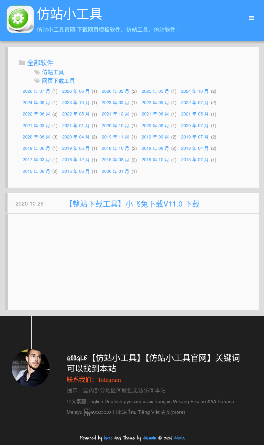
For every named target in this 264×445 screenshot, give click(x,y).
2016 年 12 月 (76, 159)
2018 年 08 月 (155, 148)
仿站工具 (53, 72)
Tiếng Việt (149, 412)
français (163, 401)
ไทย (132, 412)
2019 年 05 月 (76, 148)
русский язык (138, 401)
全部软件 (40, 62)
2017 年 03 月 (36, 159)
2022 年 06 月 (36, 114)
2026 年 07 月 (36, 91)
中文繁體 (76, 401)
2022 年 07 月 (195, 102)
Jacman (149, 438)
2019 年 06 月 (36, 148)
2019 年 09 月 (155, 136)
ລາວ (211, 401)
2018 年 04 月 (195, 148)
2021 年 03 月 (36, 125)
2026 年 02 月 (115, 91)
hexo (108, 438)
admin (179, 438)
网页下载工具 (58, 81)
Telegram (109, 379)
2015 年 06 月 (36, 171)
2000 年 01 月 (115, 171)
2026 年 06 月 (76, 91)
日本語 (119, 412)
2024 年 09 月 (36, 102)
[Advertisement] (133, 265)
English (95, 401)
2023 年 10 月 (76, 102)
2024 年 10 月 (195, 91)
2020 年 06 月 (36, 136)
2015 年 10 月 (155, 159)
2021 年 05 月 (195, 114)
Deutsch (113, 401)
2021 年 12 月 (115, 114)
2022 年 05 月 (76, 114)
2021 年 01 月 (76, 125)
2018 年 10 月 (115, 148)
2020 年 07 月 (195, 125)
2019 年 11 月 (115, 136)
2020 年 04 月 (76, 136)
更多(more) (173, 412)
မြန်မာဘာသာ (97, 412)
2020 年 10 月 (115, 125)
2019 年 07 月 (195, 136)
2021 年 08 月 (155, 114)
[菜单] (249, 18)
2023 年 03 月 (115, 102)
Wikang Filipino (189, 401)
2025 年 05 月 (155, 91)
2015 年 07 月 (195, 159)
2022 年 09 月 (155, 102)
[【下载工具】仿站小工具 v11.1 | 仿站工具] (20, 20)
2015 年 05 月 (76, 171)
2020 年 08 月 (155, 125)
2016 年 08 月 (115, 159)
